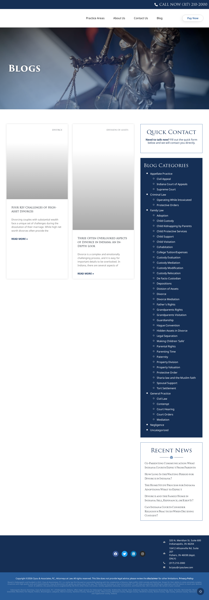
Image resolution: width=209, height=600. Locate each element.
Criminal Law (158, 194)
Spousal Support (167, 383)
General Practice (160, 393)
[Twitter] (125, 554)
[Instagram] (142, 554)
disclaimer (152, 578)
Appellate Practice (161, 173)
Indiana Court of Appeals (172, 184)
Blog (159, 18)
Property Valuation (168, 367)
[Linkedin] (134, 554)
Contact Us (141, 18)
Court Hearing (165, 409)
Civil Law (162, 398)
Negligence (157, 425)
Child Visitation (166, 242)
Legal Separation (167, 336)
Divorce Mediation (168, 299)
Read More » (19, 238)
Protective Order (167, 372)
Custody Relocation (169, 273)
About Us (119, 18)
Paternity (162, 357)
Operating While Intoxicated (174, 200)
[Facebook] (116, 554)
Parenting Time (166, 351)
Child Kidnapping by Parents (174, 226)
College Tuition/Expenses (172, 252)
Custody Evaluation (168, 257)
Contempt (163, 404)
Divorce (161, 294)
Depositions (164, 283)
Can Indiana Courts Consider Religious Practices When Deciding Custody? (169, 511)
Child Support (165, 236)
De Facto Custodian (169, 278)
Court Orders (165, 414)
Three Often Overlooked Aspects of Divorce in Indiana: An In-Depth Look (102, 242)
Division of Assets (167, 289)
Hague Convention (168, 325)
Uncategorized (159, 430)
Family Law (157, 210)
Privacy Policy (186, 578)
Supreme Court (166, 189)
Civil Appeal (164, 179)
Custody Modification (170, 268)
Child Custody (165, 221)
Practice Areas (95, 18)
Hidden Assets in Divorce (172, 330)
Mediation (163, 419)
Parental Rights (166, 346)
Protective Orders (168, 205)
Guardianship (165, 320)
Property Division (167, 362)
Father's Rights (166, 304)
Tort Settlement (166, 388)
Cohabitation (165, 247)
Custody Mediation (168, 262)
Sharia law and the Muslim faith (176, 378)
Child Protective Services (172, 231)
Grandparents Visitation (171, 315)
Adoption (162, 215)
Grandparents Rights (170, 309)
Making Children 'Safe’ (170, 341)
